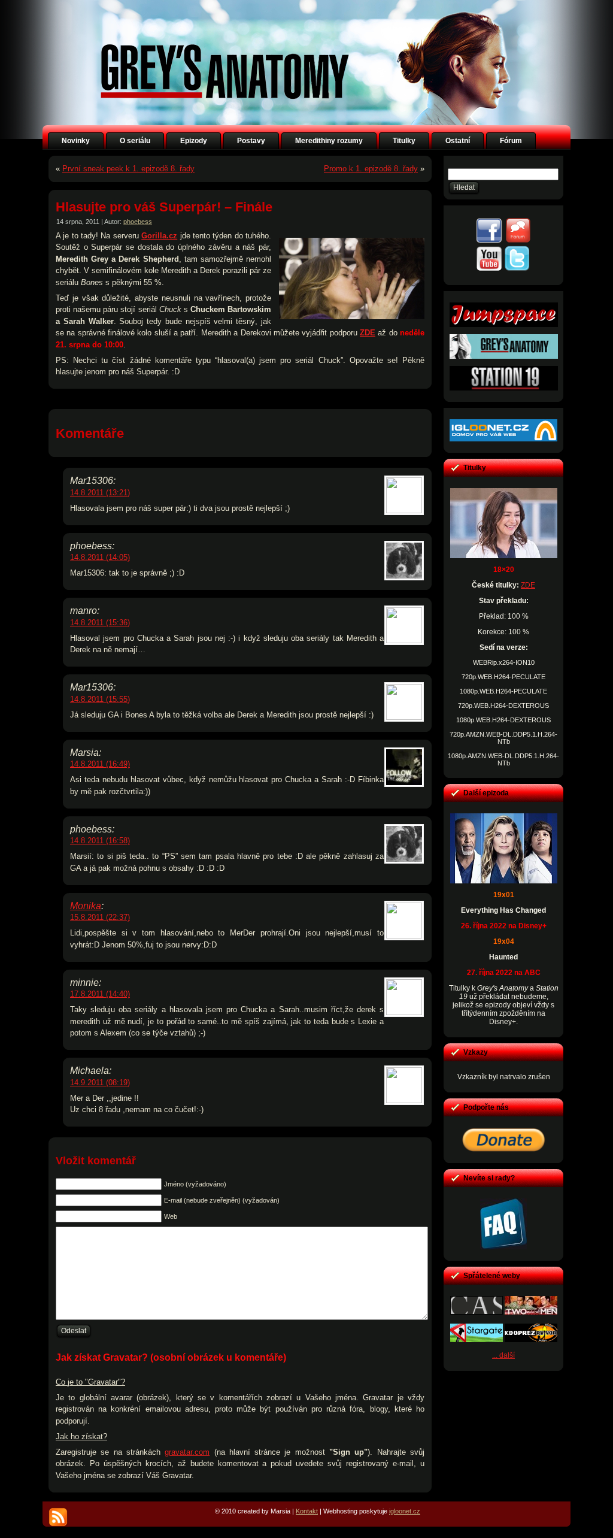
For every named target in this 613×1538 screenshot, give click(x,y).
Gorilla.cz (159, 235)
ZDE (367, 332)
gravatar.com (187, 1452)
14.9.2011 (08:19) (100, 1082)
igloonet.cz (404, 1511)
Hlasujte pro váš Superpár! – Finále (164, 206)
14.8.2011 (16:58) (100, 840)
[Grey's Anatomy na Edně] (504, 356)
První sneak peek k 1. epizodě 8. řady (128, 168)
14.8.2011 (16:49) (100, 763)
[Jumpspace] (504, 324)
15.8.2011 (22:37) (100, 917)
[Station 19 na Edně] (504, 388)
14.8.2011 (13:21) (100, 492)
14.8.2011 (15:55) (100, 699)
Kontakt (307, 1511)
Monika (85, 906)
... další (503, 1355)
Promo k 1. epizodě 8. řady (371, 168)
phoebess (137, 221)
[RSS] (58, 1517)
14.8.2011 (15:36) (100, 622)
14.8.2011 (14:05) (100, 557)
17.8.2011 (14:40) (100, 993)
